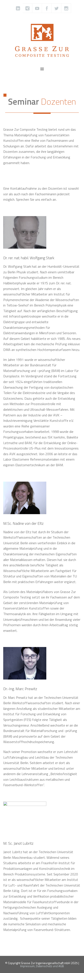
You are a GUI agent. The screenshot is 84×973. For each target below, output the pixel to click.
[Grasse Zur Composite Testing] (42, 39)
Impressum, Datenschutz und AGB (42, 966)
